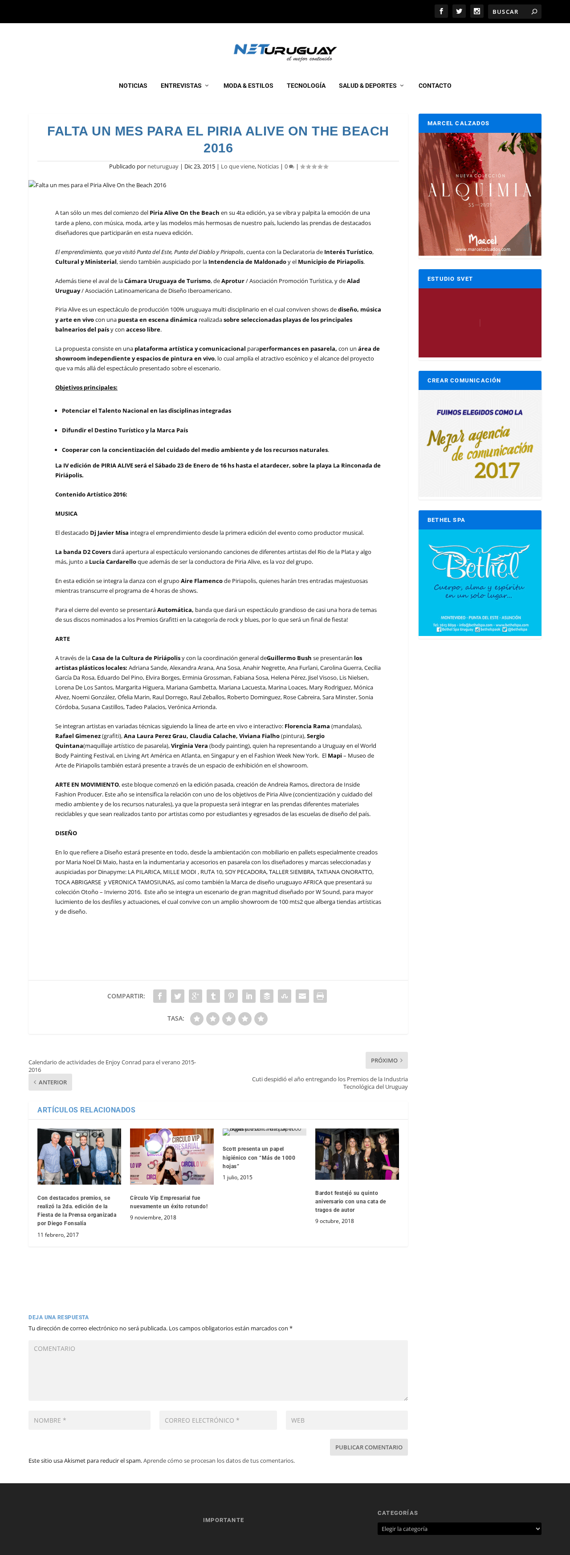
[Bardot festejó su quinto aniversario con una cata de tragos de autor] (357, 1153)
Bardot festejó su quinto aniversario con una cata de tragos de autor (350, 1201)
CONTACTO (435, 85)
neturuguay (163, 166)
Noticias (133, 85)
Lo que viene (238, 166)
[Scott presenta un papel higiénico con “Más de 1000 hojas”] (264, 1132)
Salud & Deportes (368, 85)
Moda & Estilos (248, 85)
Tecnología (306, 85)
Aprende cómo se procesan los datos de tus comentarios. (219, 1461)
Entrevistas (181, 85)
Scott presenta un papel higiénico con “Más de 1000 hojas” (259, 1157)
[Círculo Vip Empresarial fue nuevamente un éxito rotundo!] (172, 1156)
